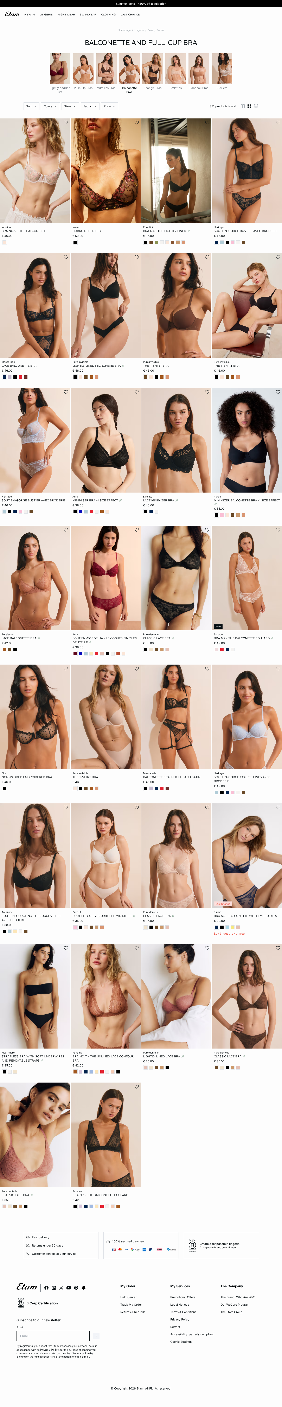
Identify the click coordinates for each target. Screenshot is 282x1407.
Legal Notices (179, 1304)
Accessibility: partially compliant (192, 1334)
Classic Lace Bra (157, 638)
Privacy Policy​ (179, 1319)
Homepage (124, 30)
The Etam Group (231, 1312)
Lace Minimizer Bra (159, 500)
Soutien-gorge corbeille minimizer (102, 916)
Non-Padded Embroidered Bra (27, 777)
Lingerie (139, 30)
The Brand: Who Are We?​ (237, 1297)
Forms (160, 30)
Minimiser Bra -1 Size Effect (95, 500)
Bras (150, 30)
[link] (29, 14)
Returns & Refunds (132, 1312)
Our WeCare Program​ (234, 1304)
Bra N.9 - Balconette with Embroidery (246, 916)
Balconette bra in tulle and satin (171, 777)
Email (21, 1327)
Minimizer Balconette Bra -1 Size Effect (247, 500)
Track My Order (131, 1304)
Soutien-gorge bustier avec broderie (245, 231)
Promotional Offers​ (182, 1297)
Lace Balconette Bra (19, 366)
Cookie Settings (181, 1341)
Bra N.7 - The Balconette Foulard (242, 638)
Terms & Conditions (183, 1312)
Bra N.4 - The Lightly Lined (165, 231)
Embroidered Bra (87, 231)
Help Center (128, 1297)
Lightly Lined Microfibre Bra (97, 366)
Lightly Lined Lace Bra (162, 1056)
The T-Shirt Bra (156, 366)
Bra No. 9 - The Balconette (24, 231)
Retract (175, 1327)
